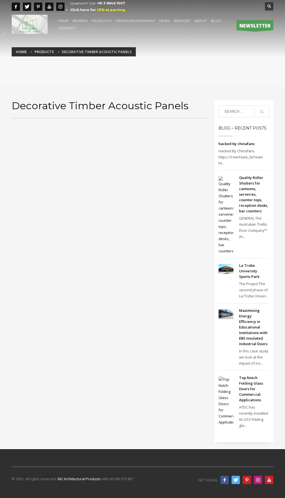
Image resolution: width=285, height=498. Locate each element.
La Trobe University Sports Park (249, 271)
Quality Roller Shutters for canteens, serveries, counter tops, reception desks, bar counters (253, 194)
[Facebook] (16, 7)
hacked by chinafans (236, 143)
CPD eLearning (111, 10)
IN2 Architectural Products (79, 478)
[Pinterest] (38, 7)
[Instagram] (60, 7)
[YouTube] (269, 480)
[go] (262, 112)
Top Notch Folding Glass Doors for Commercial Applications (251, 388)
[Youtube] (49, 7)
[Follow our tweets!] (236, 480)
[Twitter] (27, 7)
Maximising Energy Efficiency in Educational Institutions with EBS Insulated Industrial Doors (253, 327)
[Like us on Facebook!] (224, 480)
